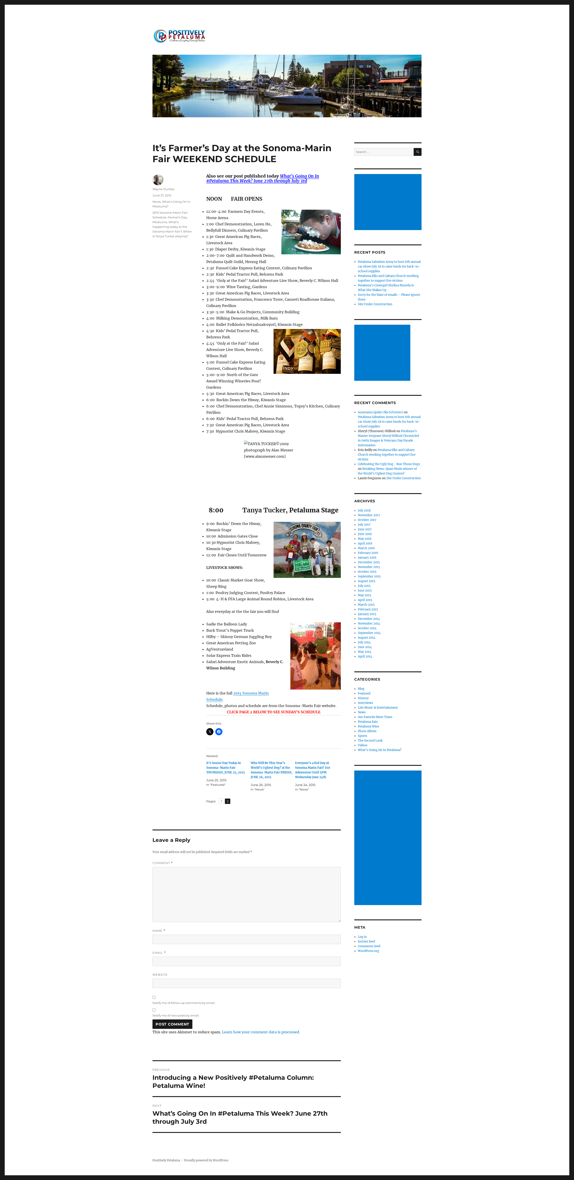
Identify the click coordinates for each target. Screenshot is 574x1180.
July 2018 (364, 510)
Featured (364, 693)
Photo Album (367, 731)
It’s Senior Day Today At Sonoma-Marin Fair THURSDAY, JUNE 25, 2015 (225, 767)
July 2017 (364, 525)
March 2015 (366, 605)
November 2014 (369, 623)
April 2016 (365, 543)
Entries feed (366, 941)
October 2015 (367, 572)
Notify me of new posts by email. (176, 1015)
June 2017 (365, 529)
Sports (362, 736)
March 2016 (366, 548)
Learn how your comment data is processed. (261, 1032)
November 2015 (369, 567)
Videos (362, 745)
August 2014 (366, 638)
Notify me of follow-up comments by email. (183, 1003)
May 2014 (364, 652)
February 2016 (368, 553)
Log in (362, 937)
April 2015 (365, 600)
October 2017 (367, 520)
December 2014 (369, 619)
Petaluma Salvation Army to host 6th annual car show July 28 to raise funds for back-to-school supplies (389, 266)
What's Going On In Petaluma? (379, 750)
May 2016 (365, 539)
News (156, 201)
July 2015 (364, 586)
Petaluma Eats (368, 722)
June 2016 (365, 534)
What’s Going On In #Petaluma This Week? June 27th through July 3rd (262, 178)
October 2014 (367, 628)
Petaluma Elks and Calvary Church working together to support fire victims (386, 454)
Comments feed (369, 946)
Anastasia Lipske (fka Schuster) (380, 412)
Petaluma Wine (368, 726)
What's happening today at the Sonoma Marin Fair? (169, 226)
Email (159, 953)
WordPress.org (368, 951)
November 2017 (369, 515)
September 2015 (369, 576)
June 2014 (365, 647)
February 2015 (368, 609)
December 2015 (369, 562)
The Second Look (370, 740)
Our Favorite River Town (375, 717)
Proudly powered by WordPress (206, 1160)
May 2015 (364, 595)
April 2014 (365, 656)
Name (158, 931)
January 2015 (367, 614)
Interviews (365, 703)
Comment (162, 863)
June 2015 (365, 590)
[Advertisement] (388, 202)
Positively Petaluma (166, 1160)
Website (160, 974)
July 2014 (364, 642)
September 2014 (369, 633)
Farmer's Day (177, 217)
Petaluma (159, 222)
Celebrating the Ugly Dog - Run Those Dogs (389, 464)
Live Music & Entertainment (378, 708)
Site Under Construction (375, 304)
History (363, 698)
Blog (361, 689)
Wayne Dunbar (163, 189)
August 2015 (366, 581)
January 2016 (367, 558)
